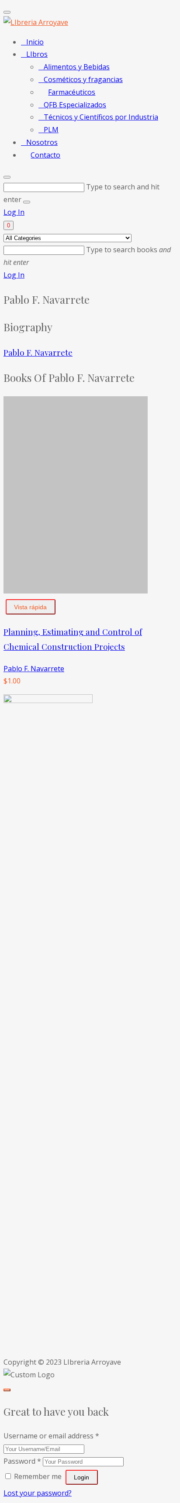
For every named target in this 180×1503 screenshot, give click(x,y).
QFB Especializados (75, 105)
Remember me (37, 1476)
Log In (13, 212)
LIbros (37, 54)
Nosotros (42, 142)
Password (22, 1461)
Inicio (35, 42)
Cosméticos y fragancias (83, 79)
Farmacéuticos (71, 92)
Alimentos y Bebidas (77, 67)
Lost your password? (37, 1493)
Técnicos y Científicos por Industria (101, 117)
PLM (51, 129)
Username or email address (51, 1436)
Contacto (45, 155)
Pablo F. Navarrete (38, 352)
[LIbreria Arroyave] (35, 22)
